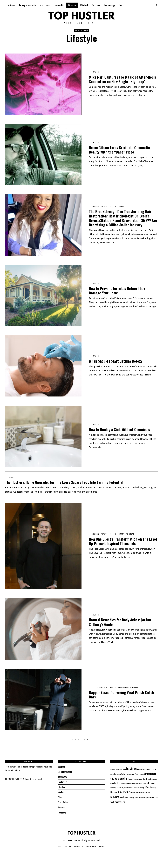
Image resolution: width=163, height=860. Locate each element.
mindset (114, 797)
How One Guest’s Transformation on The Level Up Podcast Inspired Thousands (123, 541)
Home (60, 847)
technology (120, 802)
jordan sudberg (128, 787)
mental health (145, 792)
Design (112, 774)
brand (124, 769)
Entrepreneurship (27, 5)
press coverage (129, 797)
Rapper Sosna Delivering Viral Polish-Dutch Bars (121, 694)
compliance (142, 769)
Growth (145, 779)
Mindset (84, 5)
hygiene (123, 783)
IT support (120, 787)
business (132, 768)
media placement (135, 792)
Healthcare (154, 779)
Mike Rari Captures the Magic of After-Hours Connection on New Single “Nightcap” (123, 79)
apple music (119, 769)
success (154, 797)
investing (113, 787)
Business (11, 5)
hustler (117, 783)
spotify (148, 797)
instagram (135, 783)
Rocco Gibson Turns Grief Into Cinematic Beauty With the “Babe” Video (119, 150)
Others (61, 797)
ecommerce (130, 774)
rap (136, 798)
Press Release (124, 687)
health (150, 779)
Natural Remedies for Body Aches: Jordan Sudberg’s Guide (120, 622)
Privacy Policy (91, 847)
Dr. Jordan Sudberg (120, 774)
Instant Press (142, 783)
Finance (135, 779)
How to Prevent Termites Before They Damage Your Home (117, 290)
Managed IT (114, 792)
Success (96, 5)
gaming (140, 779)
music (122, 797)
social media (141, 797)
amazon (112, 769)
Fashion (130, 779)
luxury (154, 788)
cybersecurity (151, 769)
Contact (123, 5)
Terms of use (78, 847)
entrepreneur (150, 774)
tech (112, 802)
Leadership (59, 5)
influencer (128, 783)
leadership (141, 787)
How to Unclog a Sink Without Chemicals (119, 429)
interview (151, 783)
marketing (125, 792)
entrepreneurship (118, 778)
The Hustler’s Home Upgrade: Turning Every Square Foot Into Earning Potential (64, 482)
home (112, 783)
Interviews (45, 5)
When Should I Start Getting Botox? (115, 361)
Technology (109, 5)
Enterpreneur (139, 774)
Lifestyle (72, 5)
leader (135, 788)
